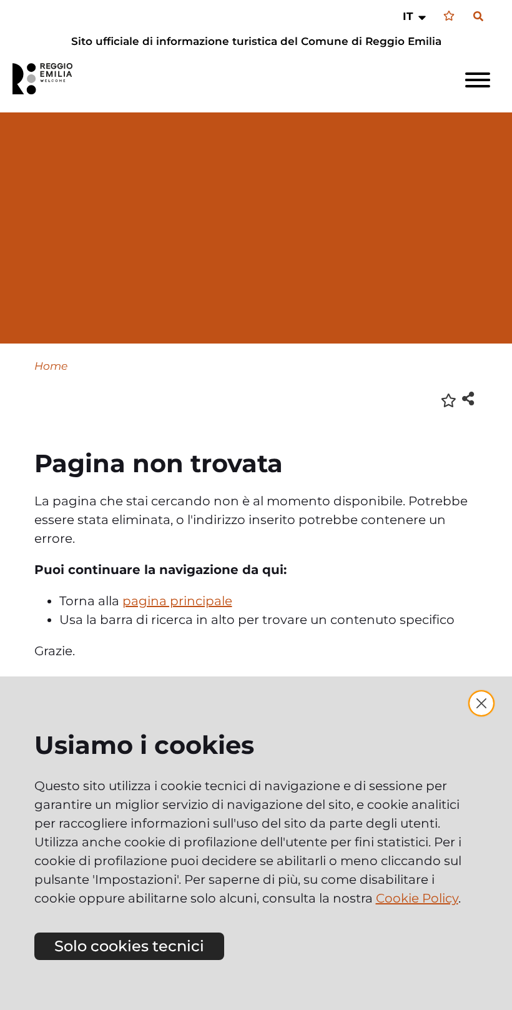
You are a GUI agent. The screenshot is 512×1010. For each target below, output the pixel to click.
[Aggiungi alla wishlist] (448, 399)
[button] (415, 16)
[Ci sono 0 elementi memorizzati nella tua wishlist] (449, 16)
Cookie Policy (417, 898)
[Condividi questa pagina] (468, 398)
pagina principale (177, 600)
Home (50, 365)
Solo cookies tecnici (129, 946)
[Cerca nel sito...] (478, 17)
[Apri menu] (477, 79)
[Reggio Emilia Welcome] (48, 78)
